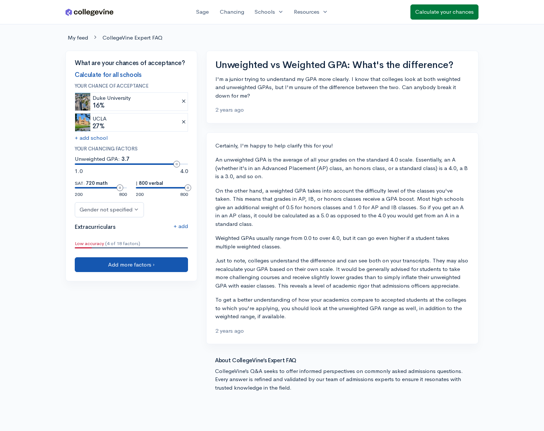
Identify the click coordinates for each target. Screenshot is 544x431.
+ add (181, 226)
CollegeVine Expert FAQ (132, 37)
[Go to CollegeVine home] (90, 12)
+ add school (91, 137)
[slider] (176, 164)
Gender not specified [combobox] (106, 209)
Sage (202, 11)
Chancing (232, 11)
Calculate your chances (444, 11)
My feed (78, 37)
